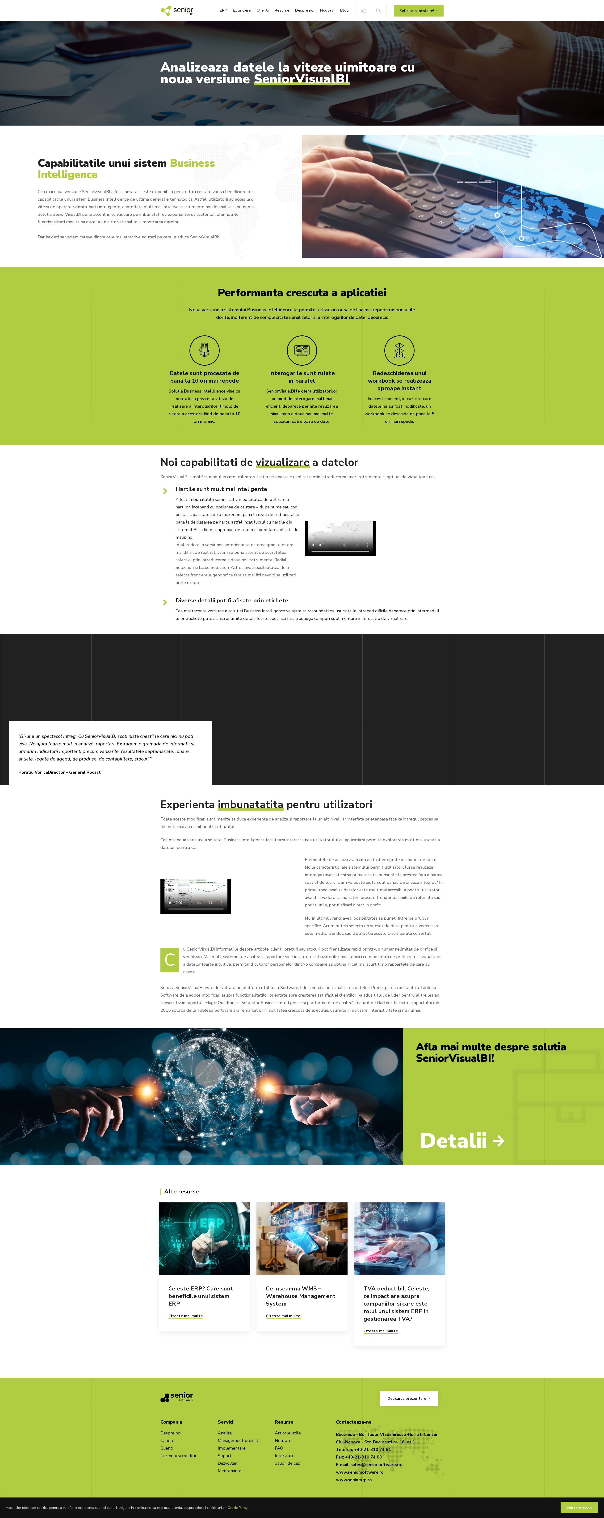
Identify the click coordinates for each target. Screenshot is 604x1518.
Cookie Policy (237, 1507)
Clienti (166, 1448)
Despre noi (170, 1433)
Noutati (282, 1440)
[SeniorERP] (176, 10)
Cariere (167, 1440)
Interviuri (284, 1456)
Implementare (232, 1448)
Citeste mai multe (185, 1316)
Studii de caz (287, 1463)
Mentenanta (229, 1471)
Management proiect (238, 1440)
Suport (224, 1456)
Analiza (225, 1433)
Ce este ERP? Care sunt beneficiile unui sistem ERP (200, 1296)
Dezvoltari (228, 1463)
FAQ (279, 1448)
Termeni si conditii (178, 1456)
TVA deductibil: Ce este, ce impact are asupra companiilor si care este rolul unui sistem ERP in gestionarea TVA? (396, 1304)
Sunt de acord (579, 1507)
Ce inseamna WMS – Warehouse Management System (301, 1296)
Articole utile (288, 1433)
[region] (302, 1507)
